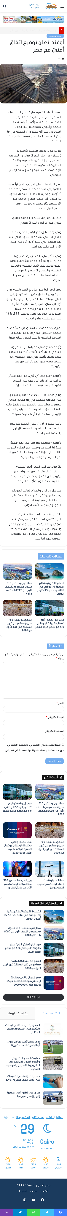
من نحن (33, 1191)
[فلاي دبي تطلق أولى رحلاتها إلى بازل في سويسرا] (53, 1098)
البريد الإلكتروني (55, 717)
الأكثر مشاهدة (51, 1013)
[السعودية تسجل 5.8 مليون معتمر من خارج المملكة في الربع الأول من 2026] (17, 608)
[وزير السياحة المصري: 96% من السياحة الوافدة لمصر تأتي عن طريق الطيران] (17, 869)
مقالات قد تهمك (17, 1013)
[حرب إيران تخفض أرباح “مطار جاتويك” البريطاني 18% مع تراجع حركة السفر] (49, 608)
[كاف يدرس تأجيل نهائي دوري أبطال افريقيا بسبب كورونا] (53, 1047)
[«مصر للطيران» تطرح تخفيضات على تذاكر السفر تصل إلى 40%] (53, 1081)
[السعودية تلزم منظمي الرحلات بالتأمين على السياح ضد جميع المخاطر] (53, 1030)
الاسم (60, 703)
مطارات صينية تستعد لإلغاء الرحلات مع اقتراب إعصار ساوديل (50, 884)
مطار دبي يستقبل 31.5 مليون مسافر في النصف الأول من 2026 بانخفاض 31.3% (22, 932)
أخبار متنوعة (55, 36)
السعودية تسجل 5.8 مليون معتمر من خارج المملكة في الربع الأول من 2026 (22, 965)
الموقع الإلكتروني (54, 731)
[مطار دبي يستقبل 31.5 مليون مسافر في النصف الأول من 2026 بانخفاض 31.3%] (17, 571)
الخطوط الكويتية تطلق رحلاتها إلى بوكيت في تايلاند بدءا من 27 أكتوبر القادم (22, 915)
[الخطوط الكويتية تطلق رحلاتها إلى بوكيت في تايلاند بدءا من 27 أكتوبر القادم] (49, 571)
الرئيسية (44, 1191)
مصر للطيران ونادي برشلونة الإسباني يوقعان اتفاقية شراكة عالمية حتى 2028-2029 (24, 981)
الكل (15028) (33, 997)
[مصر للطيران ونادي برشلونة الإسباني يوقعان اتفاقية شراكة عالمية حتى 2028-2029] (17, 830)
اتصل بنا (23, 1191)
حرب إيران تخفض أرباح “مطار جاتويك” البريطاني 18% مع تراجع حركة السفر (49, 623)
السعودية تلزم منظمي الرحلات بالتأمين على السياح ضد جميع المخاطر (22, 1029)
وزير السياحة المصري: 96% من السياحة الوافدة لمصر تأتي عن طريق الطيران (17, 884)
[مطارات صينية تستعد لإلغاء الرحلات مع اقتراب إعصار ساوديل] (49, 869)
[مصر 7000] (43, 6)
